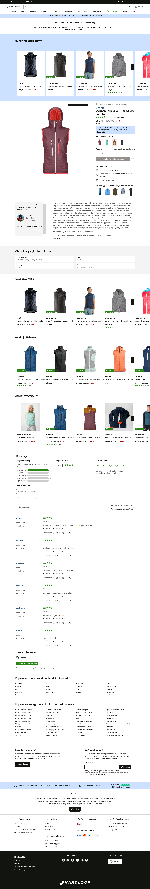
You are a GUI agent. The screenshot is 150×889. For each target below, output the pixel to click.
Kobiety (101, 104)
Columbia (79, 686)
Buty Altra (109, 727)
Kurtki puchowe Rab (113, 715)
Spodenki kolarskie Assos (115, 709)
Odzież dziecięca (82, 709)
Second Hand (113, 11)
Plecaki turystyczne (52, 712)
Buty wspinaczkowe (52, 727)
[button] (55, 140)
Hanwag (109, 689)
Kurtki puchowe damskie (23, 709)
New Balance (111, 686)
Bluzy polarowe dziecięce (85, 712)
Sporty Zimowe (83, 11)
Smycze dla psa (111, 721)
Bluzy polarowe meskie (23, 724)
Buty (22, 11)
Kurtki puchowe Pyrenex (84, 721)
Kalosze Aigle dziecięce (84, 715)
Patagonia (18, 683)
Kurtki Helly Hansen (82, 724)
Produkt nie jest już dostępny (113, 159)
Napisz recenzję (119, 117)
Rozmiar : (99, 149)
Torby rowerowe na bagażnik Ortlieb (119, 724)
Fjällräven (79, 683)
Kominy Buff (110, 729)
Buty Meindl (80, 732)
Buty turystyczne (51, 718)
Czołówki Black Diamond (84, 729)
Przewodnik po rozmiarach (124, 149)
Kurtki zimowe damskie (23, 712)
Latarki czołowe (20, 732)
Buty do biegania (52, 724)
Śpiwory (18, 735)
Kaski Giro (109, 712)
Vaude (78, 692)
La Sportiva (19, 692)
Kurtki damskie (110, 104)
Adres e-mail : (90, 763)
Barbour (48, 695)
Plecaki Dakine (81, 735)
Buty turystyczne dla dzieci (55, 729)
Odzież (13, 11)
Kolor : (104, 136)
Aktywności (97, 11)
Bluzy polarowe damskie (23, 715)
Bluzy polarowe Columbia (85, 727)
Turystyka (32, 11)
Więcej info (101, 132)
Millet (47, 686)
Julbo (108, 683)
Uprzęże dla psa (111, 718)
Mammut (79, 695)
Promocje (135, 11)
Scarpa (78, 689)
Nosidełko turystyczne (53, 735)
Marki (125, 11)
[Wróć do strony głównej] (97, 104)
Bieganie (44, 11)
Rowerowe (69, 11)
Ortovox (100, 108)
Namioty (18, 727)
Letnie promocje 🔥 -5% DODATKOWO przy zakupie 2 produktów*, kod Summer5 (75, 15)
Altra (47, 683)
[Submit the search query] (130, 7)
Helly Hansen (50, 692)
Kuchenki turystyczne (53, 709)
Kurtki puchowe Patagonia (115, 735)
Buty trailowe (50, 721)
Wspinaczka (56, 11)
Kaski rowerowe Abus (113, 732)
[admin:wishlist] (132, 159)
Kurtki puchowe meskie (23, 718)
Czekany (49, 715)
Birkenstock (110, 692)
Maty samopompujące (23, 729)
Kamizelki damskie (121, 104)
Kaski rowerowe (51, 732)
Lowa (17, 695)
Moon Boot (49, 689)
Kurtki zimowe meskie (22, 721)
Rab (16, 689)
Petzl (108, 695)
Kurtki (78, 718)
